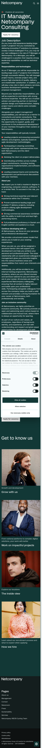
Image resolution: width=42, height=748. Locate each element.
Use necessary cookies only (20, 413)
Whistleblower (6, 738)
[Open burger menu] (38, 3)
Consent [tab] (7, 339)
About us (5, 695)
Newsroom (6, 705)
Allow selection (20, 406)
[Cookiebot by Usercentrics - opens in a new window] (29, 333)
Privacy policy (6, 732)
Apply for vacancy (10, 35)
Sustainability (7, 712)
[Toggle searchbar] (34, 3)
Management (6, 698)
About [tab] (33, 339)
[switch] (35, 378)
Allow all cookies (20, 400)
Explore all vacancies (15, 12)
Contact (5, 702)
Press (4, 708)
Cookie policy (6, 735)
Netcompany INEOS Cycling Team (14, 718)
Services (5, 715)
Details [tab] (20, 339)
